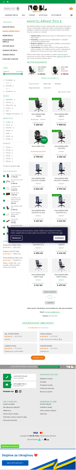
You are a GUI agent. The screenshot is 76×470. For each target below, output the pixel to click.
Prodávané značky (46, 385)
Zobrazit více (38, 358)
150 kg (9, 158)
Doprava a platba (9, 404)
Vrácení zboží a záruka (10, 414)
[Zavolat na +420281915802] (5, 2)
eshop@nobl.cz (20, 385)
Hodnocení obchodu (38, 323)
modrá (9, 122)
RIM (8, 111)
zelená (9, 130)
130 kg (9, 153)
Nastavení (16, 238)
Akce (8, 83)
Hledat (17, 9)
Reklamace (7, 410)
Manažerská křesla (8, 41)
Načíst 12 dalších (50, 292)
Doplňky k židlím (10, 59)
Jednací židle (9, 55)
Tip (8, 88)
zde (60, 233)
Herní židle (8, 36)
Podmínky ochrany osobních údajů (15, 417)
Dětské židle (8, 46)
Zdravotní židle (10, 50)
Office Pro (11, 105)
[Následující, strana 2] (50, 297)
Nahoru (50, 303)
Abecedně (47, 88)
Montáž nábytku (45, 404)
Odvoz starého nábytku (48, 410)
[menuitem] (11, 15)
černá (9, 125)
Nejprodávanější (34, 88)
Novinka (9, 86)
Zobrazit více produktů (49, 78)
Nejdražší (58, 84)
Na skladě (10, 80)
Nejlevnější (47, 84)
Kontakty (43, 382)
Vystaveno (10, 91)
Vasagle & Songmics (14, 114)
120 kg (9, 147)
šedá (8, 133)
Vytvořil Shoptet (32, 439)
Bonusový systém (46, 392)
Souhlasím (59, 238)
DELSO (9, 102)
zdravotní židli (61, 56)
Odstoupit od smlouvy (10, 446)
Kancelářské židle (11, 31)
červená (10, 128)
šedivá (9, 136)
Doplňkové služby (46, 407)
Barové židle (9, 27)
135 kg (9, 156)
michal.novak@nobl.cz (52, 312)
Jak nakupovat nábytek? (11, 407)
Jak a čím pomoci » (15, 463)
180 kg (9, 161)
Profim (9, 108)
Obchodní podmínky (10, 420)
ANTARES (10, 100)
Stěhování (43, 414)
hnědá (9, 139)
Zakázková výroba (46, 379)
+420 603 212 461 (20, 377)
